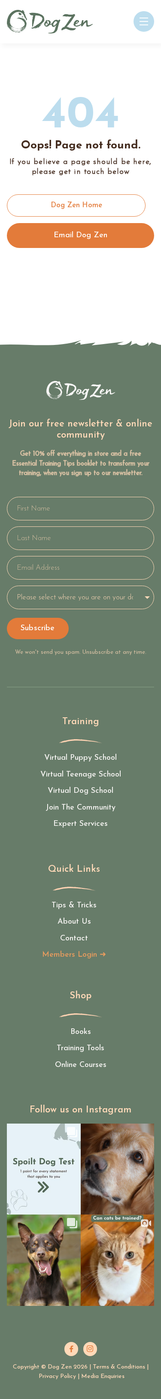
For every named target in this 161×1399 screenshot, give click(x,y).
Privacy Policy (57, 1376)
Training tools (80, 1048)
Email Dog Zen (80, 235)
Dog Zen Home (76, 205)
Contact (74, 939)
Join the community (80, 808)
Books (80, 1032)
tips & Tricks (74, 906)
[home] (50, 21)
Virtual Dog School (80, 791)
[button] (144, 21)
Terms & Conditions (119, 1367)
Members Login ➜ (74, 955)
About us (74, 922)
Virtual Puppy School (80, 758)
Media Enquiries (103, 1376)
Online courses (80, 1065)
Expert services (80, 824)
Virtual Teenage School (80, 775)
